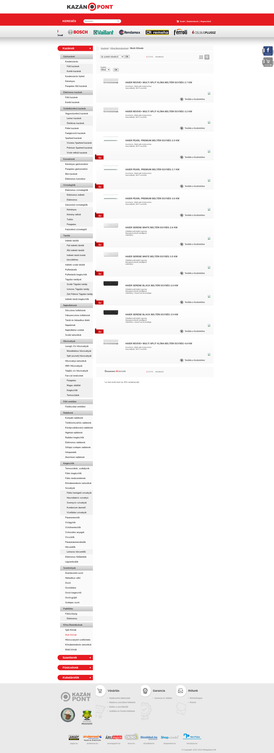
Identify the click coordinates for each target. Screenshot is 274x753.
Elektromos (72, 200)
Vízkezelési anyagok (74, 532)
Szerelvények (69, 568)
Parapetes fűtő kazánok (76, 86)
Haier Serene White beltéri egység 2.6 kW (151, 227)
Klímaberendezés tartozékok (78, 483)
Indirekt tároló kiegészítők (77, 299)
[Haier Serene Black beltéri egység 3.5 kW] (110, 314)
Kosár (182, 21)
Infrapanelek (70, 452)
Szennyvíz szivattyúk (77, 502)
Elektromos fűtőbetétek (76, 557)
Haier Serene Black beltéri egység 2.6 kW (151, 285)
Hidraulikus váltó (72, 578)
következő (159, 57)
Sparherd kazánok (73, 138)
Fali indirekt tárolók (75, 245)
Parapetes (71, 224)
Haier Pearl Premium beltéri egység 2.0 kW (152, 140)
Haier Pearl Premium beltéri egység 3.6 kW (152, 198)
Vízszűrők (70, 537)
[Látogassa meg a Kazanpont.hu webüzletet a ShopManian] (169, 739)
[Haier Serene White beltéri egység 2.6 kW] (110, 227)
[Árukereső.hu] (92, 737)
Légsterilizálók (71, 562)
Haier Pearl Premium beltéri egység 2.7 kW (152, 169)
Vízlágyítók (70, 522)
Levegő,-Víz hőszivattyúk (77, 346)
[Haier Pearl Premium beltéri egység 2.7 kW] (110, 170)
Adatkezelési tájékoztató (119, 698)
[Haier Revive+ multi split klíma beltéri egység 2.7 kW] (110, 83)
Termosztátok (73, 395)
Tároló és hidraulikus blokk (77, 320)
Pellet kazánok (72, 128)
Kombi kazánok (74, 71)
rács (201, 57)
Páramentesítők (72, 517)
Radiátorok (68, 413)
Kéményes (70, 81)
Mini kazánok (71, 174)
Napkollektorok (70, 305)
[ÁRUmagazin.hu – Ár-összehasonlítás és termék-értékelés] (113, 738)
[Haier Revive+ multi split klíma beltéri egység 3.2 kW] (110, 112)
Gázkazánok (69, 56)
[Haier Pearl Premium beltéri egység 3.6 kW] (110, 199)
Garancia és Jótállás (163, 698)
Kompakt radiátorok (74, 418)
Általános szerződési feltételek (122, 702)
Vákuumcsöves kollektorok (77, 315)
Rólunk (193, 702)
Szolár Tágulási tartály (77, 284)
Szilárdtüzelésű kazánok (74, 108)
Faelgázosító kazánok (75, 133)
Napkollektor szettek (74, 330)
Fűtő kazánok (73, 66)
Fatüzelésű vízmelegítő (76, 229)
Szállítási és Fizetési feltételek (122, 711)
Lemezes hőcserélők (76, 552)
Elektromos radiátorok (75, 442)
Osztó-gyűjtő (71, 597)
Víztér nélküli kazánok (77, 153)
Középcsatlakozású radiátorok (79, 428)
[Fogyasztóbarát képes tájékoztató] (68, 726)
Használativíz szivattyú (77, 498)
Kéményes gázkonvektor (76, 164)
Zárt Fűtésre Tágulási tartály (80, 294)
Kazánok (68, 48)
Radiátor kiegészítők (74, 437)
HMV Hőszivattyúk (73, 366)
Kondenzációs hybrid (74, 76)
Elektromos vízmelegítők (76, 190)
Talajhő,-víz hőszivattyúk (76, 371)
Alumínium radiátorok (75, 457)
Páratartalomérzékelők (75, 542)
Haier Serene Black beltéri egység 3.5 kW (151, 314)
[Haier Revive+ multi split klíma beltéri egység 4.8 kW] (110, 344)
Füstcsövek (70, 667)
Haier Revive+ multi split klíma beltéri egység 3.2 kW (158, 111)
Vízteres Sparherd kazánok (79, 143)
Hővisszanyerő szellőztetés (78, 640)
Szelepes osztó (72, 602)
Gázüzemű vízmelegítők (76, 205)
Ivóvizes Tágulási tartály (78, 289)
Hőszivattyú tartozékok (75, 361)
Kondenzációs (71, 61)
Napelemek (70, 325)
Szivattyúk (70, 488)
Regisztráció (206, 21)
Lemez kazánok (74, 118)
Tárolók (66, 235)
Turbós (70, 219)
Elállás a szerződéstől (118, 707)
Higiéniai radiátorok (74, 432)
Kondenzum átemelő (76, 507)
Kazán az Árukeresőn (92, 740)
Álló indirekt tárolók (75, 250)
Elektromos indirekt (76, 195)
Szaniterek (70, 657)
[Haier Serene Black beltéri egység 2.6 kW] (110, 285)
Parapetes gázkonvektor (76, 169)
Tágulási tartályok (73, 279)
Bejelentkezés (193, 21)
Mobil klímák (71, 649)
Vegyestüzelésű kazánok (76, 113)
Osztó (68, 583)
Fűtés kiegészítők (73, 473)
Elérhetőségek (196, 698)
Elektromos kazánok (72, 92)
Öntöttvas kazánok (75, 123)
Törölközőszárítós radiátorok (78, 423)
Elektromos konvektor (75, 179)
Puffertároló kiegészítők (76, 274)
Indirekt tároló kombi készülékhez (76, 257)
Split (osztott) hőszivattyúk (79, 356)
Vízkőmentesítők (73, 527)
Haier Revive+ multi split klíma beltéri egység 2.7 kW (158, 82)
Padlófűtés (68, 609)
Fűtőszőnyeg (71, 614)
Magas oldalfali (74, 385)
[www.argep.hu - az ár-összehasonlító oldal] (74, 739)
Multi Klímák (71, 635)
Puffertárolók (71, 269)
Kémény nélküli (74, 214)
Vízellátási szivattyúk (77, 512)
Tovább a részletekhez (195, 99)
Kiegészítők (72, 390)
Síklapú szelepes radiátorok (78, 447)
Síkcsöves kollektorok (75, 310)
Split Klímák (70, 630)
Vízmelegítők (69, 185)
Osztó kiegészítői (73, 592)
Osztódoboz (70, 588)
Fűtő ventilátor (69, 401)
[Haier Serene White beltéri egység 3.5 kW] (110, 256)
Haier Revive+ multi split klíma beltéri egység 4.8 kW (158, 343)
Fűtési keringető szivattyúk (79, 493)
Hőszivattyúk (69, 341)
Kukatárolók (71, 677)
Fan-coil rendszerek (74, 376)
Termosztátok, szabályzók (77, 468)
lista (207, 57)
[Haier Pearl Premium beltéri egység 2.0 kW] (110, 141)
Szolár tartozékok (73, 335)
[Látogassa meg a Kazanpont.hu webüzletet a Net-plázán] (192, 739)
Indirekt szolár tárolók (75, 265)
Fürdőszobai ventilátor (75, 406)
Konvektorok (69, 159)
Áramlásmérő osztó (74, 573)
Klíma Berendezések (72, 625)
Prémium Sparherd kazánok (79, 148)
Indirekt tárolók (72, 240)
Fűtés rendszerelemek (75, 478)
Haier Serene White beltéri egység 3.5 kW (151, 256)
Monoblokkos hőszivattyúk (79, 351)
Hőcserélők (70, 547)
